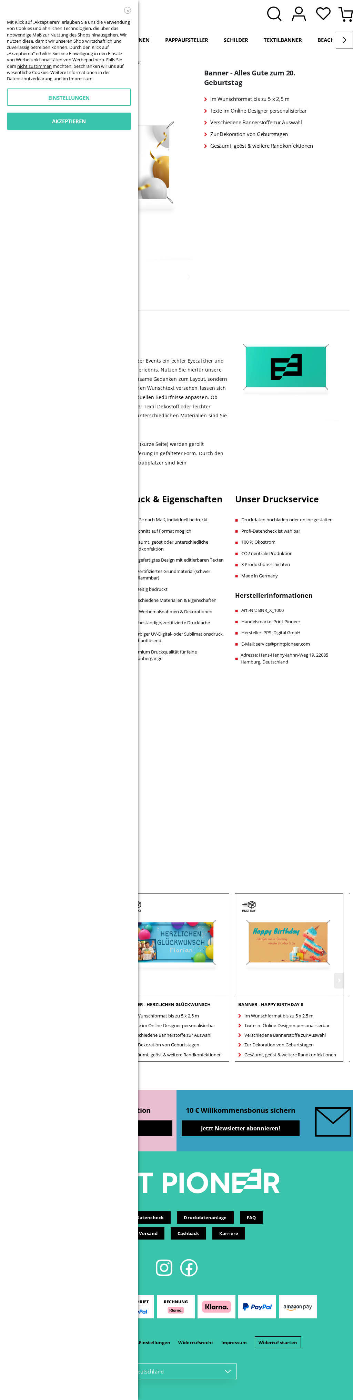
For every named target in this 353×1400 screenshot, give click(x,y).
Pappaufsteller (186, 39)
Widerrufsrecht (195, 1342)
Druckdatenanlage (205, 1217)
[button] (325, 14)
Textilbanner (283, 39)
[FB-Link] (189, 1275)
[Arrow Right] (344, 40)
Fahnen (139, 39)
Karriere (229, 1233)
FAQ (251, 1217)
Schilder (236, 39)
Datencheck (150, 1217)
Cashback (188, 1233)
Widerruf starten (278, 1342)
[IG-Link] (164, 1275)
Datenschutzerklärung (29, 78)
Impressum (234, 1342)
